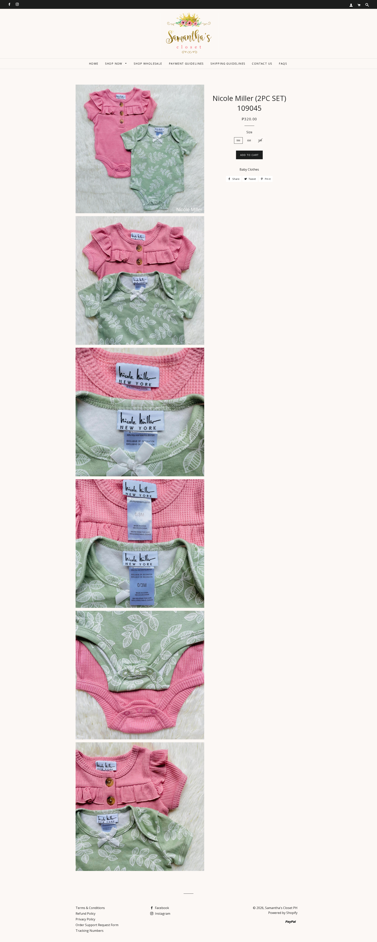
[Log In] (351, 5)
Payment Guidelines (186, 63)
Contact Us (262, 63)
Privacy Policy (85, 919)
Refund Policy (85, 913)
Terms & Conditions (90, 908)
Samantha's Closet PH (281, 908)
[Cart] (359, 5)
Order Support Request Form (97, 925)
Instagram (162, 913)
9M (238, 140)
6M (249, 140)
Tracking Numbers (89, 930)
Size (249, 132)
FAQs (283, 63)
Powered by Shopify (282, 913)
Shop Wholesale (148, 63)
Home (93, 63)
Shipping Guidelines (227, 63)
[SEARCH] (367, 5)
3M (260, 140)
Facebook (161, 908)
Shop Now (114, 63)
